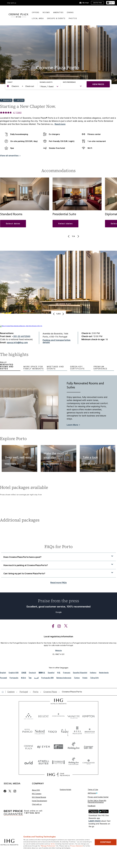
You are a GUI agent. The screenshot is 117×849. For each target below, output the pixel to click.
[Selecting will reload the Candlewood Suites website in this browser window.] (88, 762)
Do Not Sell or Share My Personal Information (97, 801)
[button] (110, 2)
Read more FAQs (58, 582)
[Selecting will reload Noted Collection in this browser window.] (40, 731)
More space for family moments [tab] (33, 368)
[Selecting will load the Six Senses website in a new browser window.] (28, 716)
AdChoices (92, 793)
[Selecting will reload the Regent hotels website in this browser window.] (43, 716)
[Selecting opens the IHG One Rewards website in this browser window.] (58, 774)
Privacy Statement (76, 846)
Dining (70, 12)
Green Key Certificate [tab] (77, 368)
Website (58, 650)
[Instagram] (15, 791)
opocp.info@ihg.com (17, 342)
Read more (60, 124)
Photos (73, 18)
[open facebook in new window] (52, 626)
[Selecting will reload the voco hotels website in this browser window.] (52, 731)
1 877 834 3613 (32, 813)
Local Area (38, 18)
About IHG (36, 790)
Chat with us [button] (11, 3)
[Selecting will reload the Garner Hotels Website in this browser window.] (88, 747)
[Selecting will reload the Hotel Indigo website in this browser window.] (27, 731)
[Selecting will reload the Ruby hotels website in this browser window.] (65, 731)
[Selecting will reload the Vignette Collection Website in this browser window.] (73, 716)
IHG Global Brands (39, 797)
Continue (105, 842)
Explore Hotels (65, 789)
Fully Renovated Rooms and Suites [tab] (6, 365)
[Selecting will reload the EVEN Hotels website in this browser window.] (43, 747)
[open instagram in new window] (58, 626)
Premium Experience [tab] (100, 368)
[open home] (3, 692)
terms (53, 844)
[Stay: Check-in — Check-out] (21, 86)
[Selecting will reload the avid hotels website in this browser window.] (28, 762)
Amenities (58, 12)
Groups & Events (56, 18)
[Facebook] (5, 791)
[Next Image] (78, 236)
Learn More (72, 425)
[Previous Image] (69, 236)
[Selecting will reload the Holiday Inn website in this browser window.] (73, 747)
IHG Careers (36, 794)
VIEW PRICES (98, 84)
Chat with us (37, 804)
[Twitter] (10, 791)
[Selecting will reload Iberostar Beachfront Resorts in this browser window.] (90, 731)
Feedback (91, 806)
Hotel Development (39, 801)
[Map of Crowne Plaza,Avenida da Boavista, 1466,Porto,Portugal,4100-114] (21, 326)
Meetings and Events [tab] (55, 368)
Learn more (95, 821)
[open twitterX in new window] (65, 626)
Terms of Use (93, 789)
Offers (35, 12)
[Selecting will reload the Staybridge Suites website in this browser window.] (58, 762)
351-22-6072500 (21, 336)
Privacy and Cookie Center (98, 797)
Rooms (46, 12)
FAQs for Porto (58, 546)
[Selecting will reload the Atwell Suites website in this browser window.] (43, 762)
